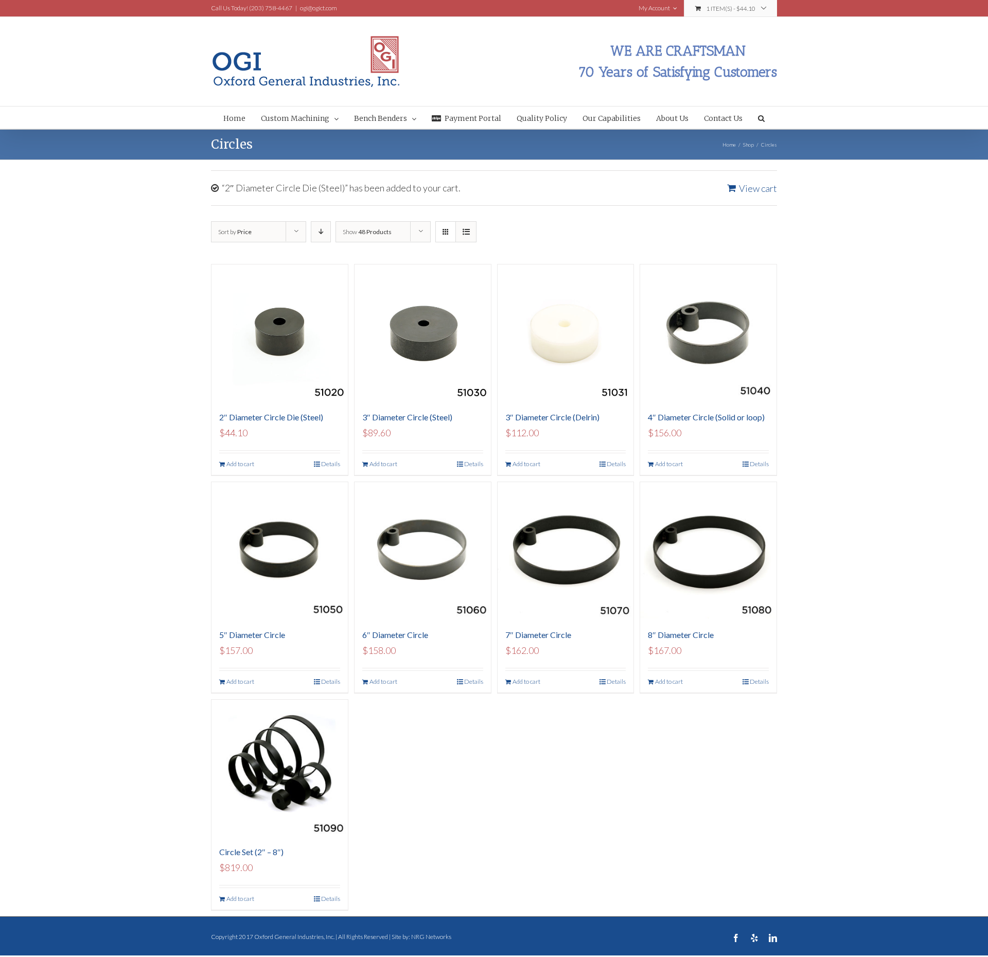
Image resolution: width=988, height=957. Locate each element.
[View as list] (466, 232)
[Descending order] (321, 231)
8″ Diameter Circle (681, 635)
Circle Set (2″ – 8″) (251, 852)
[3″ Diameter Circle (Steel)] (423, 332)
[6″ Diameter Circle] (423, 550)
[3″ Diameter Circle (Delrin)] (566, 332)
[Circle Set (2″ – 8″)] (279, 768)
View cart (758, 188)
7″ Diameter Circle (538, 635)
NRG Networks (431, 937)
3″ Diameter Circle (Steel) (407, 417)
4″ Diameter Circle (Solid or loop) (706, 417)
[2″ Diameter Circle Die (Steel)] (279, 332)
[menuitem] (242, 118)
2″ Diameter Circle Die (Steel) (271, 417)
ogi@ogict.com (318, 8)
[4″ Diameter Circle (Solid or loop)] (708, 332)
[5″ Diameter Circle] (279, 550)
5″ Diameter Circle (252, 635)
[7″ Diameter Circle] (566, 550)
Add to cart (240, 464)
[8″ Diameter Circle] (708, 550)
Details (330, 464)
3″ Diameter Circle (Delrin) (552, 417)
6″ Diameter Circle (395, 635)
